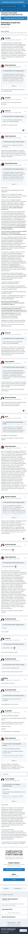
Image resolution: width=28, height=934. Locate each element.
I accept (24, 930)
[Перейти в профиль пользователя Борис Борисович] (2, 66)
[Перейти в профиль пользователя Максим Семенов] (2, 398)
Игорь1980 (8, 711)
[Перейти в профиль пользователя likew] (2, 417)
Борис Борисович (10, 65)
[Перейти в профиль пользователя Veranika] (2, 38)
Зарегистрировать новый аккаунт (14, 869)
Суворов (17, 116)
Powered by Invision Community (14, 925)
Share (6, 888)
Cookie (19, 922)
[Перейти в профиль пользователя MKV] (2, 679)
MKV (6, 678)
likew (6, 416)
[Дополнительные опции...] (25, 39)
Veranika (6, 31)
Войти (14, 879)
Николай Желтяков (11, 163)
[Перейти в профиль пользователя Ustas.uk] (2, 111)
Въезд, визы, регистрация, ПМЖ (19, 32)
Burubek (17, 562)
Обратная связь (11, 922)
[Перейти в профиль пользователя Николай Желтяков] (2, 164)
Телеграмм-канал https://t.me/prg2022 (13, 2)
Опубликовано (13, 39)
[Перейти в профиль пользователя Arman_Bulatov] (2, 362)
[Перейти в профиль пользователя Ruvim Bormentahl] (2, 545)
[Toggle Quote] (3, 70)
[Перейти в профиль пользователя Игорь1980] (2, 711)
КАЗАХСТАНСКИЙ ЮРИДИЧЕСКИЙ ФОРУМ (11, 14)
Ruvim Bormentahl (10, 544)
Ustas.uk (7, 110)
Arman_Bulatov (9, 361)
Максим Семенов (10, 397)
